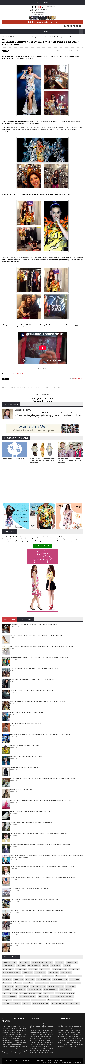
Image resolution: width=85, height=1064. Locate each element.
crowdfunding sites (35, 990)
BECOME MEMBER (42, 395)
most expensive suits (58, 983)
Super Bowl (21, 387)
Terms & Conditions (65, 1062)
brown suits (59, 962)
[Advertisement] (42, 480)
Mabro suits (7, 983)
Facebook (65, 26)
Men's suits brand (22, 986)
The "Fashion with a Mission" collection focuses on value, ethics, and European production (40, 844)
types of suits (18, 979)
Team (55, 1062)
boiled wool (30, 979)
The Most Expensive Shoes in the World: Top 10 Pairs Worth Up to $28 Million (36, 635)
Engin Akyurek (53, 972)
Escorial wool (70, 986)
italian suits (33, 969)
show (53, 387)
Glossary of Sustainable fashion (14, 459)
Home (44, 1062)
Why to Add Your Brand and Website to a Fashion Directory (29, 888)
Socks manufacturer (38, 1000)
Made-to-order (75, 1024)
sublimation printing (50, 990)
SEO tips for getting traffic (11, 972)
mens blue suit (74, 969)
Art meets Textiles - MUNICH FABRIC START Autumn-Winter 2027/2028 (34, 668)
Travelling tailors (40, 1026)
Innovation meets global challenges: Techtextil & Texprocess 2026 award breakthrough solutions (42, 877)
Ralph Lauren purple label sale (42, 962)
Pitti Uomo (17, 983)
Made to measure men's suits (12, 976)
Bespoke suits (72, 1046)
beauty (45, 966)
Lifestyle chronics (25, 37)
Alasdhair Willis (21, 969)
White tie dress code (60, 979)
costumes (29, 387)
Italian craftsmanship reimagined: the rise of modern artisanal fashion (33, 921)
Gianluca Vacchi (40, 972)
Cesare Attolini (55, 966)
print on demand (65, 990)
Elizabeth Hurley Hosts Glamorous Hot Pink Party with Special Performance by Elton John (40, 800)
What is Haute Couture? (40, 1003)
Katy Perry (12, 387)
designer (37, 387)
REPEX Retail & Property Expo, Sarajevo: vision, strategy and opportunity (34, 899)
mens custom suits (75, 976)
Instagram (77, 26)
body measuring (53, 1000)
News (16, 37)
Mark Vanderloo (72, 962)
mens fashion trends (32, 976)
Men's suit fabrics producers (39, 1032)
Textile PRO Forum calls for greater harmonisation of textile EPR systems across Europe (39, 657)
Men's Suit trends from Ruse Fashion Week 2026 (26, 756)
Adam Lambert (24, 962)
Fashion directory (12, 1030)
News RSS (49, 1060)
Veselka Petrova (65, 50)
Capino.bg (26, 1003)
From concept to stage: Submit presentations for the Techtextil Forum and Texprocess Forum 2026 (43, 932)
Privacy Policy (77, 1062)
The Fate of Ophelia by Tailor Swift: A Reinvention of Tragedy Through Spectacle (37, 943)
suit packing (7, 979)
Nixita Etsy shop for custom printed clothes (65, 1003)
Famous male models (38, 986)
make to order (44, 969)
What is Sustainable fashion (65, 993)
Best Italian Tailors (42, 983)
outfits (58, 387)
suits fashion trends (9, 996)
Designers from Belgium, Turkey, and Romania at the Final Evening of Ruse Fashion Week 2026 (42, 866)
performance (46, 387)
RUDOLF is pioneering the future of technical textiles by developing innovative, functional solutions (43, 778)
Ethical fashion (43, 996)
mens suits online (74, 983)
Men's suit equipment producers (41, 1033)
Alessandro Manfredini (55, 986)
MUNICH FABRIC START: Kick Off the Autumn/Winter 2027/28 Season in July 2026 (37, 701)
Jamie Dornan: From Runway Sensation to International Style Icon (32, 679)
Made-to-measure (63, 1024)
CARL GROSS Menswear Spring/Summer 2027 (25, 723)
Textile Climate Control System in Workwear (25, 767)
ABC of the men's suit (64, 1026)
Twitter (68, 26)
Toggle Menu (43, 3)
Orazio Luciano (8, 969)
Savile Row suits (48, 976)
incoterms (6, 990)
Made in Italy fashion (10, 993)
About (49, 1062)
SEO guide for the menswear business (69, 1035)
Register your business (42, 545)
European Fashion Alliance (11, 1003)
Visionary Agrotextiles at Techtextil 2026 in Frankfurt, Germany (31, 822)
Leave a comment (17, 373)
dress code (21, 966)
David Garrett (27, 972)
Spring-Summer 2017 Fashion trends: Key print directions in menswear (69, 460)
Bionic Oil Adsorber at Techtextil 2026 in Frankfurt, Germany (30, 811)
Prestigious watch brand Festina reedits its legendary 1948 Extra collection (42, 460)
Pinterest (71, 26)
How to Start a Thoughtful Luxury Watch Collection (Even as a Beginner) (34, 624)
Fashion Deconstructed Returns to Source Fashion (26, 712)
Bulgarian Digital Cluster (60, 1060)
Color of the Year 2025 (21, 1000)
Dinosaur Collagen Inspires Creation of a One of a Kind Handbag (31, 690)
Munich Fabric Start (19, 990)
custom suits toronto (9, 962)
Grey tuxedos (74, 979)
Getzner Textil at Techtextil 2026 (21, 789)
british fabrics (60, 976)
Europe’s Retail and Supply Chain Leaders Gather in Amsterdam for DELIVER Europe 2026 (40, 734)
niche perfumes (67, 1000)
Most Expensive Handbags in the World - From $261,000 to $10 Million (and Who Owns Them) (41, 646)
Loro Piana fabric (8, 966)
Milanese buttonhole (59, 969)
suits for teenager (34, 966)
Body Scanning (8, 986)
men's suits (18, 1026)
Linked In (74, 26)
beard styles (48, 993)
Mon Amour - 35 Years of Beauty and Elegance (25, 745)
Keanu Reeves (66, 972)
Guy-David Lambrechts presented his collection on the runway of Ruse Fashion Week (38, 833)
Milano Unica (28, 983)
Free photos (7, 1000)
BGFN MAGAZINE (7, 37)
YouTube (80, 26)
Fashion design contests (27, 996)
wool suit (67, 966)
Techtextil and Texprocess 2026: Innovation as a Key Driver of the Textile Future (37, 910)
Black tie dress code (43, 979)
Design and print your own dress (62, 996)
